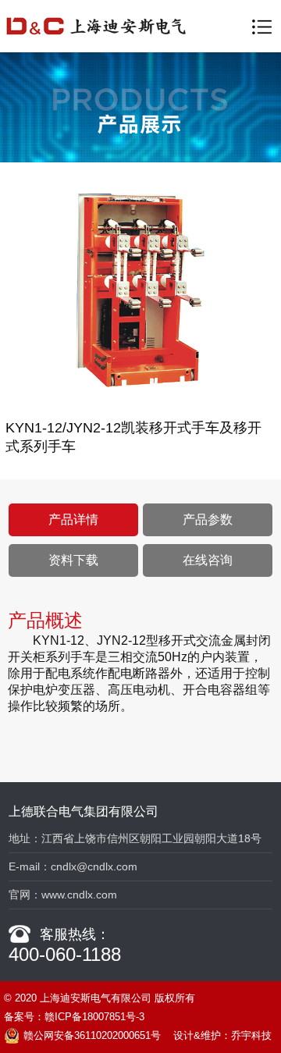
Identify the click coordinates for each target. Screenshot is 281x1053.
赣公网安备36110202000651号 (92, 1035)
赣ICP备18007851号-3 (94, 1017)
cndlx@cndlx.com (94, 866)
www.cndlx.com (79, 894)
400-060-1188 (65, 954)
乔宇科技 (251, 1035)
